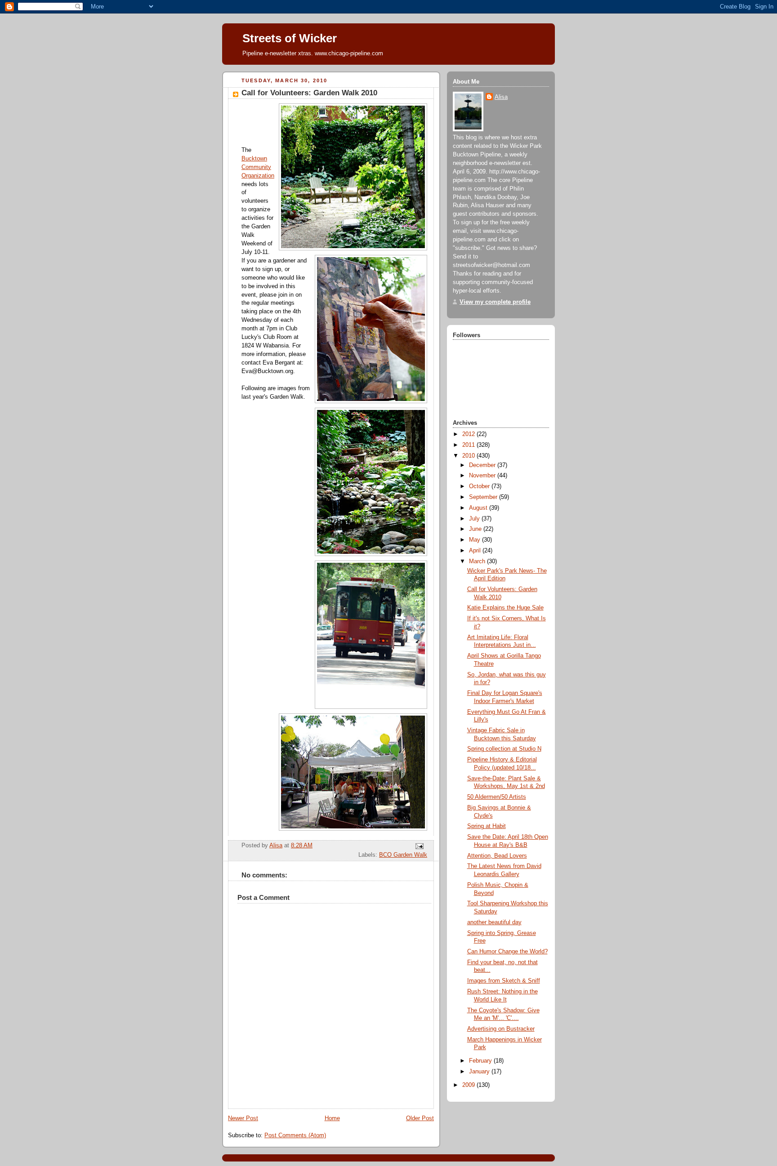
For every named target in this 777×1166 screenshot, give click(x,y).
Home (332, 1118)
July (475, 519)
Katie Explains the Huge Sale (505, 608)
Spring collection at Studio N (504, 749)
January (480, 1071)
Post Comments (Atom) (295, 1135)
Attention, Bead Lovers (497, 856)
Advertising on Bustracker (501, 1029)
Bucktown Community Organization (257, 167)
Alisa (501, 97)
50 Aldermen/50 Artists (496, 797)
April (475, 550)
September (484, 497)
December (483, 465)
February (481, 1061)
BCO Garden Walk (403, 855)
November (483, 475)
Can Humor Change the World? (507, 951)
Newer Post (243, 1118)
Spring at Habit (486, 826)
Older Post (420, 1118)
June (476, 529)
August (479, 508)
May (475, 540)
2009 (469, 1085)
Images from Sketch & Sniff (503, 981)
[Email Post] (419, 846)
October (480, 486)
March (478, 561)
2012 (469, 434)
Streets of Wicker (289, 38)
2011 (469, 445)
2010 (469, 456)
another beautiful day (494, 922)
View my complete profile (495, 302)
